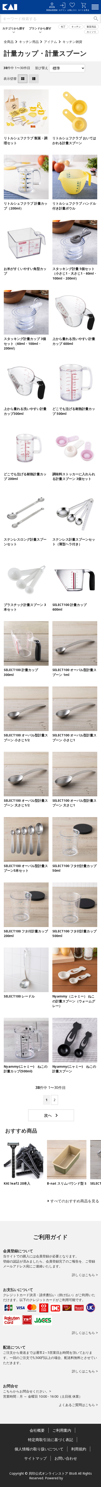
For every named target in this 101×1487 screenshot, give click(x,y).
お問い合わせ (65, 1458)
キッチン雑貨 (72, 41)
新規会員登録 (52, 10)
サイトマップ (35, 1458)
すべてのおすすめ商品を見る (74, 1201)
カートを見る (83, 10)
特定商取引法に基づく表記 (50, 1439)
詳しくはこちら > (85, 1275)
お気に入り (72, 10)
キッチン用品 (29, 41)
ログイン (62, 10)
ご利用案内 (61, 1430)
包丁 (63, 26)
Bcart (68, 1478)
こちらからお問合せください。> (27, 1391)
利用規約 (78, 1449)
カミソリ (91, 31)
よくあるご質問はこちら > (78, 1405)
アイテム (50, 41)
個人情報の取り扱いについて (39, 1449)
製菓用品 (91, 26)
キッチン (76, 26)
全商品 (9, 41)
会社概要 (37, 1430)
